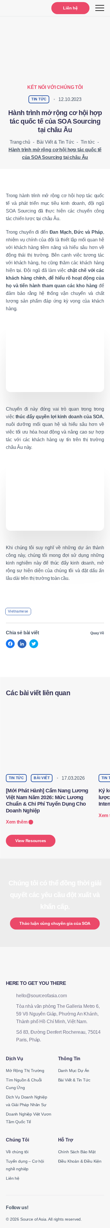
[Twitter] (33, 643)
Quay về (97, 633)
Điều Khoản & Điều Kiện (79, 1161)
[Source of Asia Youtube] (50, 1208)
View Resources (30, 840)
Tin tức (88, 142)
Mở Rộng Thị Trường (25, 1070)
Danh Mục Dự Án (73, 1070)
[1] (55, 359)
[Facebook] (10, 643)
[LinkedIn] (22, 643)
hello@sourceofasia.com (41, 995)
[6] (55, 497)
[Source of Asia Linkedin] (36, 1208)
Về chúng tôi (17, 1151)
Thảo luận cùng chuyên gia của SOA (54, 923)
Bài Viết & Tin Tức (55, 142)
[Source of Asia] (20, 8)
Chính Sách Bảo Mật (77, 1151)
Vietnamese (18, 611)
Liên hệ (70, 8)
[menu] (99, 8)
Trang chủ (20, 142)
